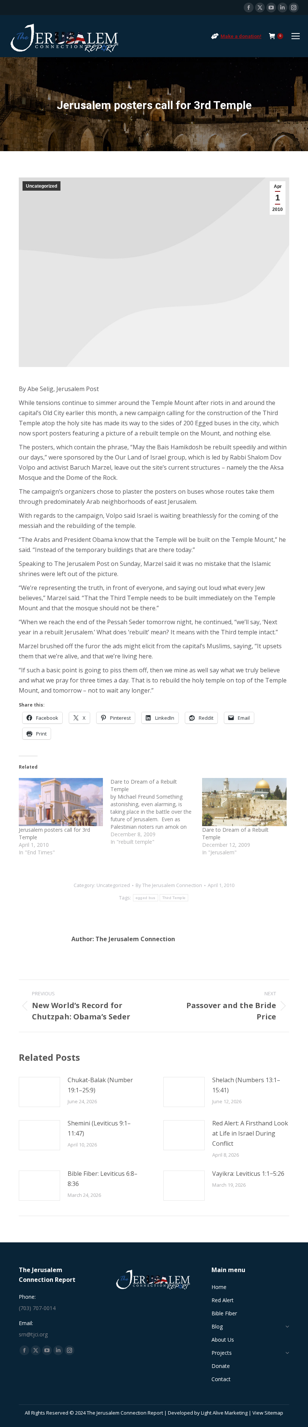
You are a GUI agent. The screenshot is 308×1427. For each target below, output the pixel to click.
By (169, 885)
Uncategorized (41, 186)
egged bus (146, 898)
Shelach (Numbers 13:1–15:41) (246, 1085)
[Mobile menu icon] (295, 36)
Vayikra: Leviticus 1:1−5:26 (248, 1173)
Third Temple (174, 898)
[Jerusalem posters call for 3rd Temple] (61, 802)
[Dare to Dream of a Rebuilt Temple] (156, 812)
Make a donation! (240, 36)
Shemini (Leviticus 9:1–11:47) (99, 1128)
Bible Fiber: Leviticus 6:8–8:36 (102, 1178)
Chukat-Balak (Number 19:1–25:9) (100, 1085)
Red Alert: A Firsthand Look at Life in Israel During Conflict (250, 1133)
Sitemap (273, 1412)
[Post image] (39, 1092)
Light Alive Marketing (224, 1412)
